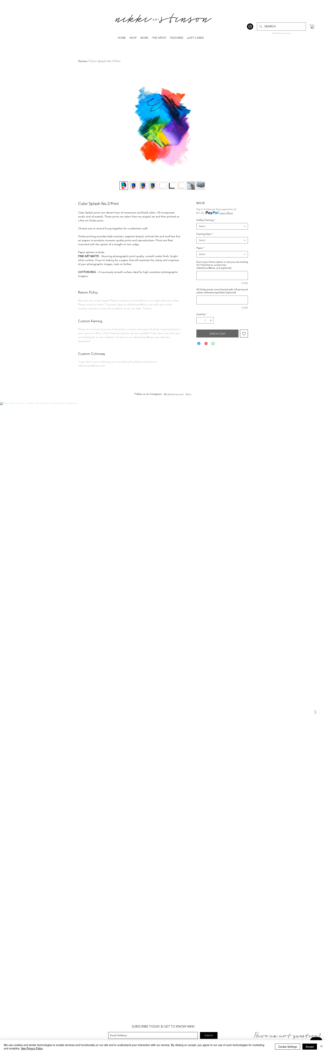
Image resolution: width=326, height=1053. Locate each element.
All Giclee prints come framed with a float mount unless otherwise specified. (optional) (222, 291)
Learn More (226, 213)
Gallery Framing (205, 220)
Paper (200, 247)
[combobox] (222, 226)
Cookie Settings (287, 1046)
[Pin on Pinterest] (206, 343)
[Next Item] (315, 712)
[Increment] (211, 320)
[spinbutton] (205, 320)
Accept (310, 1046)
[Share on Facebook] (199, 343)
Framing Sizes (204, 234)
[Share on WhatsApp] (213, 343)
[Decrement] (199, 320)
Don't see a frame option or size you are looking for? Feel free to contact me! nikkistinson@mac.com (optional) (222, 264)
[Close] (321, 1046)
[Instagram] (250, 26)
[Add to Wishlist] (244, 333)
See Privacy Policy (32, 1048)
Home (82, 61)
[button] (312, 26)
